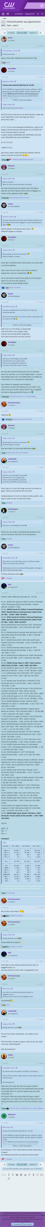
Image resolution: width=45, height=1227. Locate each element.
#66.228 (41, 411)
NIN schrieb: (6, 989)
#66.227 (41, 350)
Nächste (32, 33)
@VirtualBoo (19, 108)
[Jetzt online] (6, 463)
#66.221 (41, 46)
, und (23, 159)
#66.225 (41, 245)
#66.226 (41, 302)
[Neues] (38, 14)
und (15, 287)
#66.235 (41, 930)
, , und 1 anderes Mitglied (22, 396)
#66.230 (41, 467)
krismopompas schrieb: (10, 51)
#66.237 (41, 984)
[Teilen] (37, 46)
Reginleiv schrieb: (8, 81)
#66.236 (41, 961)
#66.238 (41, 1019)
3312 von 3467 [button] (22, 33)
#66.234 (41, 907)
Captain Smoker (8, 29)
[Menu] (3, 14)
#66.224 (41, 212)
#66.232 (41, 553)
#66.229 (41, 434)
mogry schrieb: (7, 104)
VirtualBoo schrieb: (9, 306)
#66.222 (41, 77)
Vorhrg (12, 33)
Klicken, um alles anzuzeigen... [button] (22, 100)
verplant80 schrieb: (9, 558)
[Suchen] (42, 14)
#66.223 (41, 174)
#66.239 (41, 1063)
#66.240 (41, 1123)
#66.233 (41, 593)
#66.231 (41, 517)
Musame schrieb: (8, 217)
